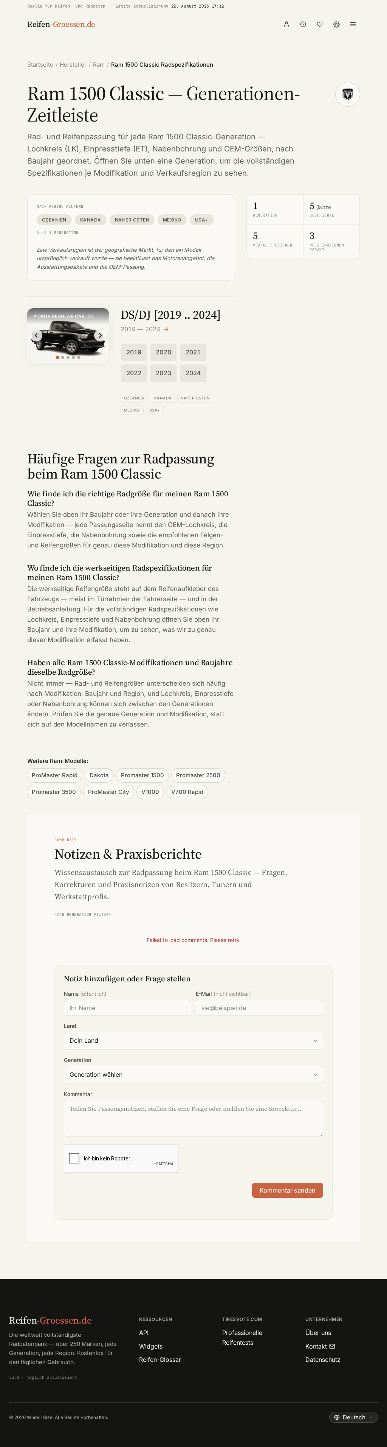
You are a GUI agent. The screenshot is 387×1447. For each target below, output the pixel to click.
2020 (163, 352)
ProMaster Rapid (54, 775)
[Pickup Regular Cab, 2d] (57, 357)
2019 (134, 352)
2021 (193, 352)
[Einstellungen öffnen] (336, 24)
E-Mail (223, 993)
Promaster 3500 (54, 791)
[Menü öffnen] (353, 24)
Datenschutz (323, 1359)
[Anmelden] (286, 24)
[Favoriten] (320, 24)
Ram (99, 64)
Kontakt (316, 1346)
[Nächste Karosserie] (100, 335)
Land (70, 1026)
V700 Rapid (187, 791)
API (144, 1332)
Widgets (151, 1346)
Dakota (99, 775)
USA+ (202, 220)
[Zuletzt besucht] (303, 24)
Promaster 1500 (142, 775)
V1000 (150, 791)
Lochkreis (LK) (53, 148)
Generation (77, 1060)
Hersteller (73, 64)
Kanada (90, 220)
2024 (193, 373)
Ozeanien (54, 220)
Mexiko (172, 220)
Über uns (318, 1332)
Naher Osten (132, 220)
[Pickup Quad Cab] (62, 357)
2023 (163, 373)
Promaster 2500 (198, 775)
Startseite (40, 64)
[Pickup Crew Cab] (73, 357)
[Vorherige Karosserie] (36, 335)
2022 (134, 373)
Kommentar (78, 1094)
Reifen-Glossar (160, 1359)
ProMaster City (108, 791)
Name (85, 993)
